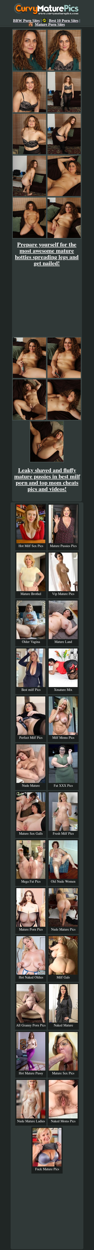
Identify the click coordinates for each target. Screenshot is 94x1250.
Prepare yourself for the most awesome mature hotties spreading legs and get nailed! (47, 253)
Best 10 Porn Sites (63, 21)
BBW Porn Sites (26, 21)
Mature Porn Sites (50, 24)
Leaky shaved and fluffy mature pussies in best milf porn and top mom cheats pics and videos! (47, 479)
